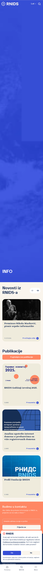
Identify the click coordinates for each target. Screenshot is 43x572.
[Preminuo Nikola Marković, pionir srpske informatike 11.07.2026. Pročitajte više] (21, 309)
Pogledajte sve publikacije (21, 357)
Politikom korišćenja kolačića (14, 542)
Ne (31, 553)
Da (12, 553)
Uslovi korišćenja (9, 564)
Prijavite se (21, 527)
